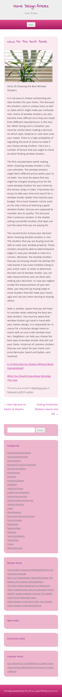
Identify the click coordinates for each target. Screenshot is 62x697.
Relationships (14, 528)
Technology (13, 540)
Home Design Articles (31, 6)
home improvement (17, 496)
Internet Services (15, 504)
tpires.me (52, 690)
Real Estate (12, 524)
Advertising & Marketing (19, 452)
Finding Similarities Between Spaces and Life (46, 409)
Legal (9, 508)
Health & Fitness (15, 488)
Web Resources (39, 388)
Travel (10, 544)
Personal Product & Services (21, 516)
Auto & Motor (14, 460)
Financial (11, 476)
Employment (13, 472)
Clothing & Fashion (16, 468)
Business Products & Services (21, 464)
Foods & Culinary (15, 480)
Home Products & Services (20, 500)
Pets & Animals (14, 520)
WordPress (29, 690)
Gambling (12, 484)
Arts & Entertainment (17, 456)
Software (11, 532)
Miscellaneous (14, 512)
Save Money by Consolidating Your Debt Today (30, 663)
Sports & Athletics (16, 536)
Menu (31, 24)
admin (30, 392)
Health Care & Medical (18, 492)
